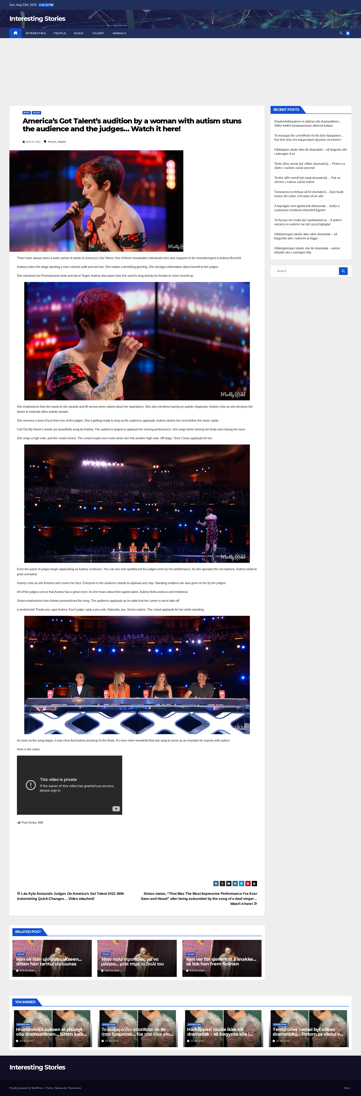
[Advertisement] (180, 66)
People (60, 33)
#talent (62, 141)
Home (347, 1088)
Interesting (36, 33)
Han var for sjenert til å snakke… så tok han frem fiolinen (221, 961)
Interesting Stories (37, 19)
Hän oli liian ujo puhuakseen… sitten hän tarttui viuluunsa (49, 961)
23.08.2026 (26, 1041)
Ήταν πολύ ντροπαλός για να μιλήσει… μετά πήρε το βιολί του (132, 961)
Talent (98, 33)
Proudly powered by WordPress (26, 1088)
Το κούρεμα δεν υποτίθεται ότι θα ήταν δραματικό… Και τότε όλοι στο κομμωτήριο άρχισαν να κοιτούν (136, 1034)
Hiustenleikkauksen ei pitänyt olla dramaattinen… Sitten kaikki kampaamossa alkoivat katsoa (51, 1034)
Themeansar (74, 1088)
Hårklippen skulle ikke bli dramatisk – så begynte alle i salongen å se (218, 1034)
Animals (119, 33)
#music (52, 141)
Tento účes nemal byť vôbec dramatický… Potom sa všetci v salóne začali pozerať (306, 1034)
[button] (341, 33)
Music (79, 33)
